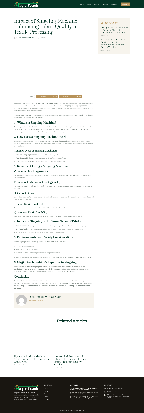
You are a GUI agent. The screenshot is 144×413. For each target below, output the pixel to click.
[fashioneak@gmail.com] (15, 38)
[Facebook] (14, 402)
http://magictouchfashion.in (36, 300)
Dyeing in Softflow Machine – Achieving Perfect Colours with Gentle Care (114, 30)
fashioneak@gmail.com (26, 37)
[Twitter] (19, 402)
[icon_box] (113, 389)
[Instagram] (17, 402)
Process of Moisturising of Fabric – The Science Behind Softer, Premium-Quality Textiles (113, 43)
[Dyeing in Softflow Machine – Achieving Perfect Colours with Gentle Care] (32, 339)
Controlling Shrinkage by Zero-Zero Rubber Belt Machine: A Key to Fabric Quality (84, 389)
